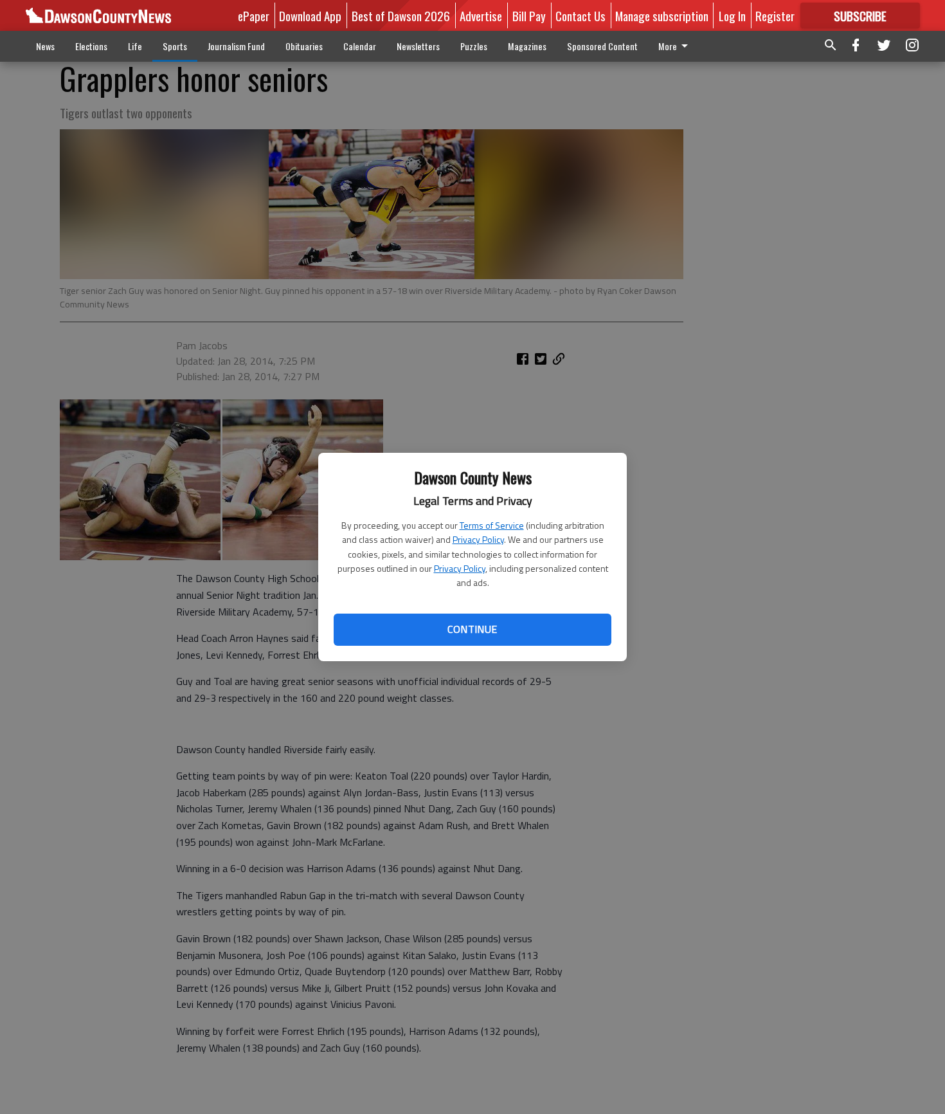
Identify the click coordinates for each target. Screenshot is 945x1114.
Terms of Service (492, 525)
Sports (175, 46)
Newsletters (418, 46)
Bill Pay (529, 15)
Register (775, 15)
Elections (91, 46)
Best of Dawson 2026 (401, 15)
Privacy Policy (478, 539)
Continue (472, 629)
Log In (732, 15)
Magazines (527, 46)
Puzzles (473, 46)
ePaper (253, 15)
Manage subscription (661, 15)
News (45, 46)
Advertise (481, 15)
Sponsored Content (602, 46)
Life (135, 46)
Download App (310, 15)
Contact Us (580, 15)
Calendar (359, 46)
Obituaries (304, 46)
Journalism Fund (236, 46)
